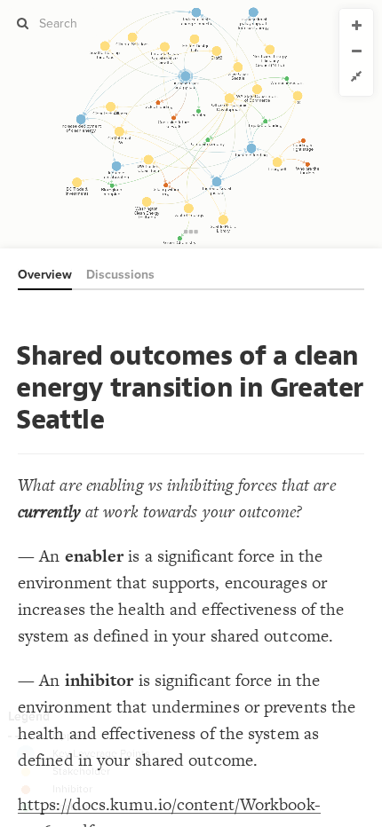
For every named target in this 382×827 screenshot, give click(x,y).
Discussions (120, 274)
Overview (45, 274)
